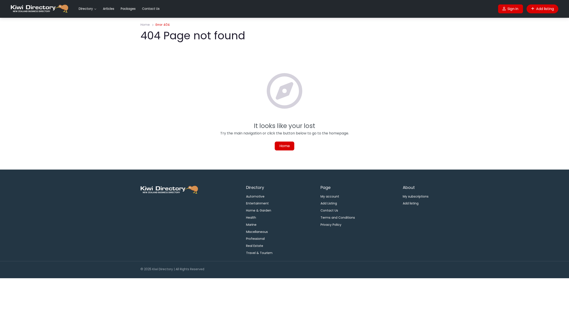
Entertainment (257, 203)
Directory (86, 8)
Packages (128, 8)
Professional (255, 238)
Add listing (545, 8)
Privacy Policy (331, 224)
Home (145, 24)
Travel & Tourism (259, 253)
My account (330, 196)
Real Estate (254, 246)
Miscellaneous (257, 232)
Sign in (512, 8)
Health (251, 217)
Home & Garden (258, 210)
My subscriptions (416, 196)
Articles (108, 8)
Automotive (255, 196)
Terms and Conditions (338, 217)
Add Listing (329, 203)
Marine (251, 224)
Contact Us (151, 8)
